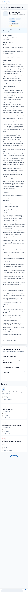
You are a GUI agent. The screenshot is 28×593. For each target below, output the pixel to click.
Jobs (6, 7)
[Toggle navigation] (25, 2)
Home (2, 7)
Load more (14, 455)
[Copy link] (25, 590)
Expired (12, 591)
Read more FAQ (7, 377)
